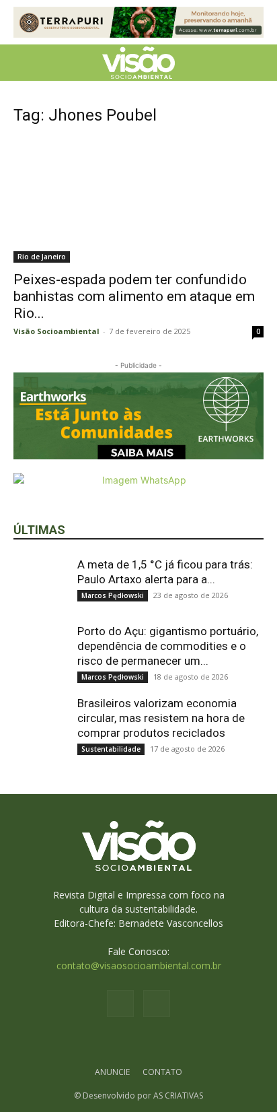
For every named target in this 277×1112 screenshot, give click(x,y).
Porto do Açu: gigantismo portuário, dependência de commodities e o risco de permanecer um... (167, 645)
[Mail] (156, 1003)
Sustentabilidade (111, 749)
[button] (22, 62)
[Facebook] (120, 1003)
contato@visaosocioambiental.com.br (138, 965)
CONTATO (162, 1072)
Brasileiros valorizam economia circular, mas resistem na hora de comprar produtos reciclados (161, 718)
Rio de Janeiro (41, 256)
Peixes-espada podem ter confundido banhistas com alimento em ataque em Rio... (134, 296)
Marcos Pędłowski (112, 595)
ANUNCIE (112, 1072)
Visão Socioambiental (56, 331)
